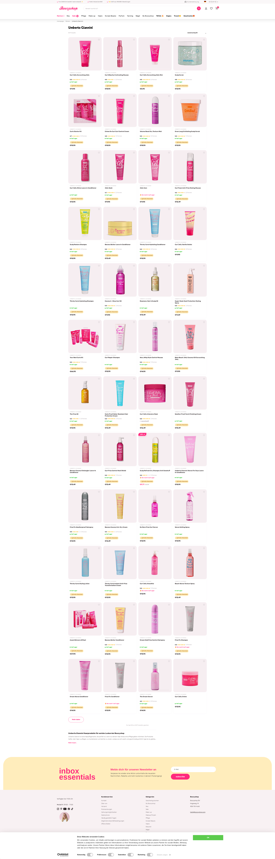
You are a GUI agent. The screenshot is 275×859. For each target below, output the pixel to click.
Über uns (104, 803)
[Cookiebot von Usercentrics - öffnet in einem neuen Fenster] (62, 854)
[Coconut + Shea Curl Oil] (120, 280)
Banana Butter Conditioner (114, 640)
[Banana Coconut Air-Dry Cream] (120, 506)
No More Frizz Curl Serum (149, 527)
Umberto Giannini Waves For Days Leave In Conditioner (189, 471)
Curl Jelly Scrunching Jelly (79, 75)
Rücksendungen (106, 809)
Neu (68, 16)
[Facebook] (69, 809)
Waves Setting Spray (182, 527)
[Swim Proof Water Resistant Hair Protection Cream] (120, 393)
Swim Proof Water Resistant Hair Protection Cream (116, 415)
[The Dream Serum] (155, 675)
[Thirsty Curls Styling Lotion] (85, 562)
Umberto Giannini (75, 72)
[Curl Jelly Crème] (190, 675)
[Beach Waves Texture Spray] (190, 562)
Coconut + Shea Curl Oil (113, 301)
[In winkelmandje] (97, 66)
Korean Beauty (110, 16)
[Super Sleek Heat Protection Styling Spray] (190, 280)
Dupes (168, 16)
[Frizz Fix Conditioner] (120, 675)
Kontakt (103, 800)
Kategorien (150, 797)
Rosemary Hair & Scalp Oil (149, 301)
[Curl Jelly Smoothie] (155, 562)
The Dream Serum (146, 696)
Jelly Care (143, 188)
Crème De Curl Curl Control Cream (117, 131)
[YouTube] (64, 809)
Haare (100, 16)
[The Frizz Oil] (85, 393)
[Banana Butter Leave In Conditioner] (120, 223)
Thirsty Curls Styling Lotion (79, 583)
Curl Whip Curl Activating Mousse (117, 75)
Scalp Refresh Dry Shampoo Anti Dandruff (155, 470)
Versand (104, 806)
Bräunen (148, 826)
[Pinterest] (61, 809)
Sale (147, 809)
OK (208, 837)
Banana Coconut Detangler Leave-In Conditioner (83, 471)
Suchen (199, 8)
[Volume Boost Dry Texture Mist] (155, 110)
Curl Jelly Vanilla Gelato (183, 244)
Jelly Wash (108, 188)
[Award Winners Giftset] (85, 619)
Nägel (138, 16)
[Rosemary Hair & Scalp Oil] (155, 280)
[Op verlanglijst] (99, 39)
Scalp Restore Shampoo (78, 244)
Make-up (92, 16)
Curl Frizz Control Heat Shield (115, 470)
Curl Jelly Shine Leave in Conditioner (83, 188)
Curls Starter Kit (76, 131)
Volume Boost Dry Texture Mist (151, 131)
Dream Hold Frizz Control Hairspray (152, 640)
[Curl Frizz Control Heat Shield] (120, 449)
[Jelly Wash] (120, 167)
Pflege (83, 16)
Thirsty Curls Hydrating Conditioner (152, 244)
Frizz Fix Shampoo (181, 640)
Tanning (130, 16)
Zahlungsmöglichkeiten (109, 812)
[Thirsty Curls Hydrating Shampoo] (85, 280)
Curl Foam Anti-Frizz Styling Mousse (188, 188)
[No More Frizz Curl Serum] (155, 506)
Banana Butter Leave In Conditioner (118, 244)
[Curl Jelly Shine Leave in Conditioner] (85, 167)
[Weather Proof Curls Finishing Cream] (190, 393)
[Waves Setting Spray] (190, 506)
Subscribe (180, 777)
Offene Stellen (105, 824)
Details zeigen (162, 855)
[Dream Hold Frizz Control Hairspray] (155, 619)
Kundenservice (107, 797)
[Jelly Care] (155, 167)
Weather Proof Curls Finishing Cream (188, 414)
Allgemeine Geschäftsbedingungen (112, 821)
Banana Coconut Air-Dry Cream (116, 527)
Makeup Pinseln (151, 815)
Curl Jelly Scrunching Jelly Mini (151, 75)
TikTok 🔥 (160, 16)
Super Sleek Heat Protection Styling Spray (188, 302)
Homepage (60, 21)
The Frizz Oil (74, 414)
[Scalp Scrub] (190, 54)
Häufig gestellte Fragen (108, 818)
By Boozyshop (148, 16)
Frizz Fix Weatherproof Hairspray (81, 527)
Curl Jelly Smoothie (147, 583)
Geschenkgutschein (152, 800)
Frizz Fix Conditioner (112, 696)
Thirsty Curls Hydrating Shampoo (82, 301)
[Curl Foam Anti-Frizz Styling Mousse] (190, 167)
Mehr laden (76, 719)
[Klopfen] (72, 809)
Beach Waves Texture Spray (185, 583)
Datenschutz (105, 815)
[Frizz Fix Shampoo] (190, 619)
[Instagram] (58, 809)
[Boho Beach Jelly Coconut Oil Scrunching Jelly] (190, 336)
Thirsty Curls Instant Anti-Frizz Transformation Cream (116, 584)
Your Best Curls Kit (76, 357)
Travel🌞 (177, 16)
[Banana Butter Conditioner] (120, 619)
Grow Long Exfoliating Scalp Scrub (187, 131)
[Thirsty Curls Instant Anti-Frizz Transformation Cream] (120, 562)
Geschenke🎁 (189, 16)
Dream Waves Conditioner (79, 696)
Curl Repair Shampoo (112, 357)
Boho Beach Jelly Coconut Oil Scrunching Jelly (190, 358)
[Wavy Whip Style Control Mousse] (155, 336)
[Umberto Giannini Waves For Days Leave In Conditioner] (190, 449)
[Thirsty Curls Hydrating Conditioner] (155, 223)
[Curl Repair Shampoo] (120, 336)
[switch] (111, 854)
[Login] (206, 8)
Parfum (121, 16)
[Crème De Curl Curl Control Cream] (120, 110)
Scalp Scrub (179, 75)
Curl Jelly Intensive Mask (149, 414)
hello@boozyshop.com (197, 812)
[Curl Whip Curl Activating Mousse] (120, 54)
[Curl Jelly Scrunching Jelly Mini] (155, 54)
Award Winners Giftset (78, 640)
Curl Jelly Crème (181, 696)
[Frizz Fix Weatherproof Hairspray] (85, 506)
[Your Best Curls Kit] (85, 336)
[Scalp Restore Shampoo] (85, 223)
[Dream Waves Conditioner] (85, 675)
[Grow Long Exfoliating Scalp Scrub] (190, 110)
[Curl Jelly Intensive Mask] (155, 393)
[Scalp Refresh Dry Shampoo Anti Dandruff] (155, 449)
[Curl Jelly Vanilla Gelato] (190, 223)
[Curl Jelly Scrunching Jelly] (85, 54)
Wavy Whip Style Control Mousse (151, 357)
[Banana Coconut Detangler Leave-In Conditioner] (85, 449)
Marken (60, 16)
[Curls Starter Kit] (85, 110)
